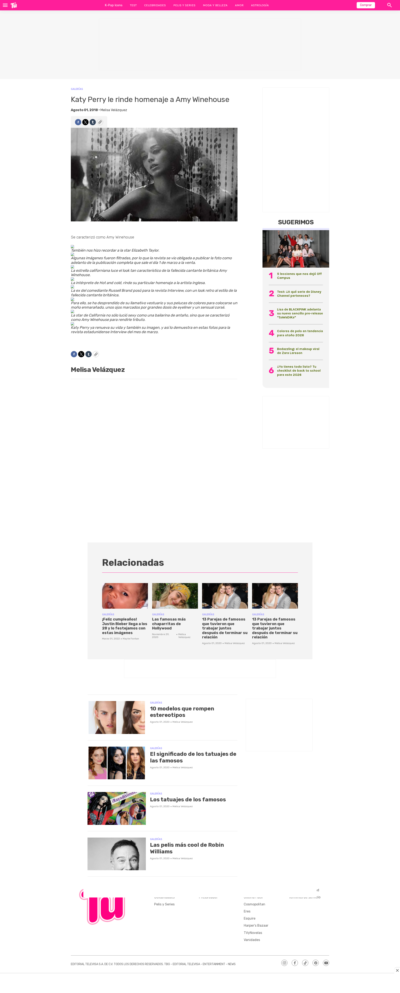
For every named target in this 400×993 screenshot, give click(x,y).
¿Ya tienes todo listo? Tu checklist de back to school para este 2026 (299, 370)
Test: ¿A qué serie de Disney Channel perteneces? (299, 294)
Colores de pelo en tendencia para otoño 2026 (300, 333)
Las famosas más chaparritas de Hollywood (169, 624)
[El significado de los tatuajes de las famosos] (117, 763)
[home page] (13, 5)
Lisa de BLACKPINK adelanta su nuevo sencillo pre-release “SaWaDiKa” (300, 313)
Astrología (260, 5)
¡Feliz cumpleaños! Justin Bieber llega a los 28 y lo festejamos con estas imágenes (124, 626)
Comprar (366, 5)
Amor (239, 5)
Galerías (77, 89)
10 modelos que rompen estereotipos (182, 711)
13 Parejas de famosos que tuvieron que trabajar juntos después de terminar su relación (225, 628)
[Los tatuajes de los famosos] (117, 808)
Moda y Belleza (215, 5)
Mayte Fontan (131, 638)
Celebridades (155, 5)
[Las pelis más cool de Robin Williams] (117, 854)
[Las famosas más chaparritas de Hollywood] (175, 596)
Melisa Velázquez (113, 110)
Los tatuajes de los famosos (188, 799)
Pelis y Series (184, 5)
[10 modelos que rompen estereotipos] (117, 717)
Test (133, 5)
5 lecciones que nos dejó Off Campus (299, 276)
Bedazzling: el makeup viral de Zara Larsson (298, 351)
